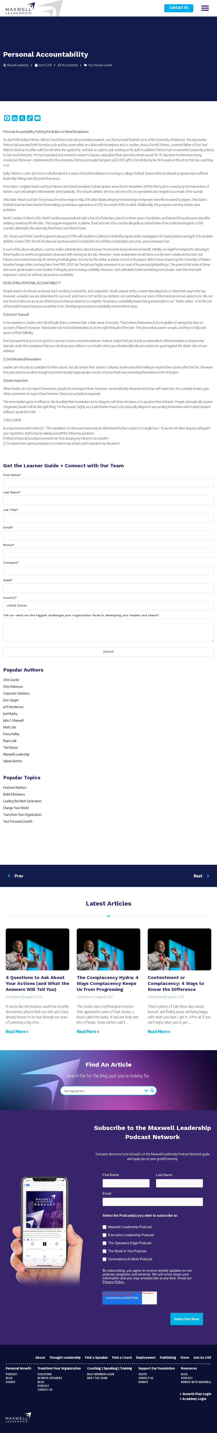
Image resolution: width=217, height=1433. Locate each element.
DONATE (143, 1382)
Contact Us (178, 8)
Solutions (45, 1374)
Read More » (17, 1031)
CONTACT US (145, 1378)
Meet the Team (97, 1378)
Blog (9, 1378)
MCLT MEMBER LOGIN (100, 1374)
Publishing (168, 1357)
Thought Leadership (65, 1357)
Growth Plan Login (196, 1394)
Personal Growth (18, 1368)
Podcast (11, 1374)
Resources (189, 1368)
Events (10, 1382)
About (40, 1357)
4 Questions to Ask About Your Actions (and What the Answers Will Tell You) (37, 983)
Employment (146, 1357)
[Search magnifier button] (152, 1091)
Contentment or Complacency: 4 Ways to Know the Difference (176, 983)
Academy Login (194, 1399)
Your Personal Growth (100, 65)
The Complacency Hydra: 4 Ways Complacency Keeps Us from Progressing (108, 983)
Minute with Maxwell (196, 1382)
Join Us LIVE (202, 1357)
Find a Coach (122, 1357)
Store (184, 1357)
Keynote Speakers (50, 1378)
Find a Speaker (96, 1357)
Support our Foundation (156, 1368)
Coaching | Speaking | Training (109, 1368)
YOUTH (142, 1374)
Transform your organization (59, 1368)
